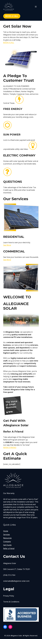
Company (7, 541)
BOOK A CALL (8, 42)
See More (7, 245)
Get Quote (7, 545)
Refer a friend (8, 548)
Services (6, 534)
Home (5, 531)
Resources (7, 538)
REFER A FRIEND (9, 447)
